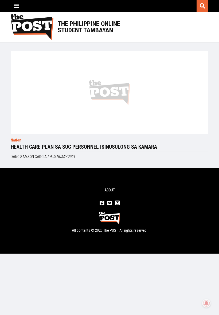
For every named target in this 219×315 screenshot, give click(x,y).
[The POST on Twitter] (109, 203)
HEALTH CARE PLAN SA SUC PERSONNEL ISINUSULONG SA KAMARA (84, 146)
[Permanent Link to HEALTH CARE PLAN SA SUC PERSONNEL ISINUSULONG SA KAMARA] (109, 92)
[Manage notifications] (206, 303)
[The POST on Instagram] (117, 203)
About (109, 190)
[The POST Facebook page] (102, 203)
